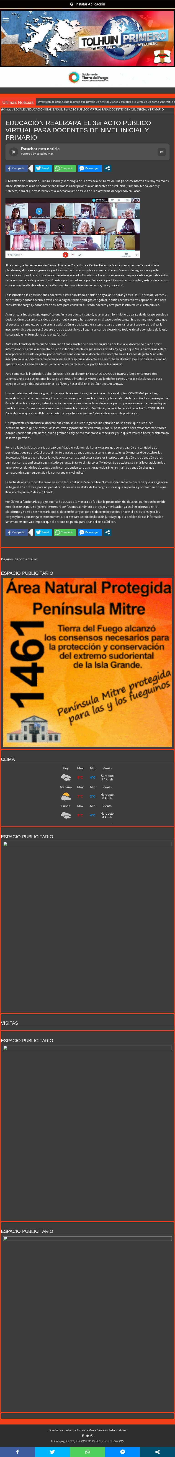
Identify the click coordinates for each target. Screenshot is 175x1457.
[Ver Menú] (5, 20)
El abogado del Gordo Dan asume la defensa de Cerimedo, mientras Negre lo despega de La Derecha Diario (103, 101)
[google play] (87, 1436)
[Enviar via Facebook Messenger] (90, 168)
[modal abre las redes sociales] (107, 168)
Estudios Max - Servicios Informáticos (101, 1430)
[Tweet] (43, 168)
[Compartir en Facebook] (16, 168)
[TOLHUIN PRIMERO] (87, 38)
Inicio (8, 109)
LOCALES (20, 109)
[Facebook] (82, 1436)
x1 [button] (162, 152)
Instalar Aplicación (90, 4)
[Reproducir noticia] (13, 151)
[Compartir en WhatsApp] (65, 168)
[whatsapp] (92, 1436)
